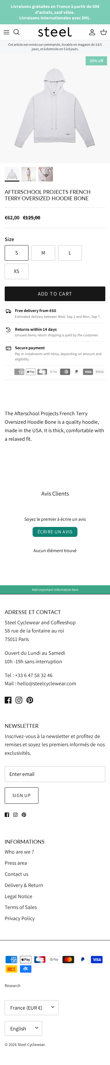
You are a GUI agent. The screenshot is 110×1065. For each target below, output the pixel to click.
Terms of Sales (21, 907)
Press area (16, 862)
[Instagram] (19, 700)
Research (13, 985)
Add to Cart (55, 293)
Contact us (16, 874)
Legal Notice (18, 896)
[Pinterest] (29, 700)
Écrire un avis (55, 532)
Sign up (21, 795)
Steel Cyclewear (31, 1044)
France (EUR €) (26, 1007)
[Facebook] (8, 700)
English (18, 1028)
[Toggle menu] (6, 32)
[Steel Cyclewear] (55, 32)
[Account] (90, 32)
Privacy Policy (20, 918)
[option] (55, 108)
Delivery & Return (24, 885)
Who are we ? (19, 851)
